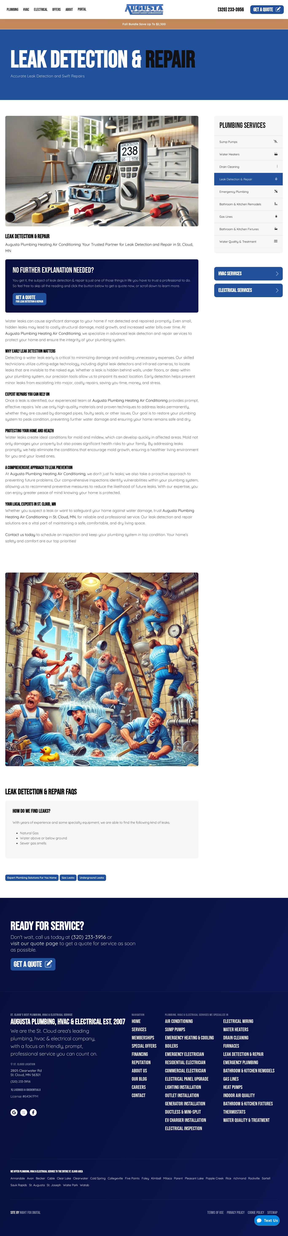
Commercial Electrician (185, 1071)
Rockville (254, 1178)
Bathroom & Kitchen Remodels (240, 204)
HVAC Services (230, 274)
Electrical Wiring (238, 1021)
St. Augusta (37, 1185)
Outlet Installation (182, 1095)
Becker (40, 1178)
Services (139, 1030)
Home (136, 1021)
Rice (228, 1178)
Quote (263, 10)
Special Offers (144, 1046)
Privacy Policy (236, 1212)
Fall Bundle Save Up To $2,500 (144, 24)
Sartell (266, 1178)
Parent (178, 1178)
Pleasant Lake (194, 1178)
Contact (138, 1095)
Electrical (40, 9)
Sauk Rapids (19, 1185)
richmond (239, 1178)
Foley (145, 1178)
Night (23, 1212)
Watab (84, 1185)
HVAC (26, 9)
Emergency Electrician (184, 1054)
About (69, 9)
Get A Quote (29, 298)
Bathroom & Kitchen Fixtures (239, 229)
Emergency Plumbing (234, 192)
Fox (29, 1212)
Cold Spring (98, 1178)
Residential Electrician (185, 1063)
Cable (51, 1178)
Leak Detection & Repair (235, 179)
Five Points (132, 1178)
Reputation (141, 1063)
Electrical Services (235, 290)
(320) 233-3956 (231, 10)
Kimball (156, 1178)
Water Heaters (229, 154)
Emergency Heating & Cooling (189, 1038)
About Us (139, 1071)
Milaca (167, 1178)
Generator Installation (185, 1104)
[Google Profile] (14, 1112)
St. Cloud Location (24, 1064)
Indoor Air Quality (239, 1095)
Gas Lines (226, 217)
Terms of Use (215, 1212)
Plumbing (12, 9)
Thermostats (234, 1112)
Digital (36, 1212)
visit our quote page (34, 943)
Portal (82, 9)
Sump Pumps (228, 142)
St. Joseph (54, 1185)
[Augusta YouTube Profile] (23, 1112)
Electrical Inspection (183, 1128)
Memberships (143, 1038)
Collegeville (115, 1178)
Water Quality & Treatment (237, 241)
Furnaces (231, 1046)
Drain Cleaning (229, 167)
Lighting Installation (183, 1087)
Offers (56, 9)
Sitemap (272, 1212)
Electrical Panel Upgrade (187, 1079)
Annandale (18, 1178)
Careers (139, 1087)
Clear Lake (64, 1178)
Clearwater (80, 1178)
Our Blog (139, 1079)
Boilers (171, 1046)
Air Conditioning (179, 1021)
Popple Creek (214, 1178)
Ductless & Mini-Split (183, 1112)
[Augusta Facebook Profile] (33, 1112)
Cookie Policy (256, 1212)
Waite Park (70, 1185)
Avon (30, 1178)
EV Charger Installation (185, 1120)
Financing (140, 1054)
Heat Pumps (232, 1087)
